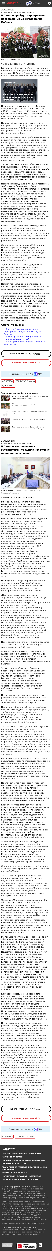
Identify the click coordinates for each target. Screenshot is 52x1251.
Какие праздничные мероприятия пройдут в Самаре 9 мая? (22, 338)
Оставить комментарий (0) (26, 363)
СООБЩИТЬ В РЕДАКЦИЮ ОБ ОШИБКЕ (20, 1179)
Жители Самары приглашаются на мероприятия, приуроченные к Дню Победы (22, 331)
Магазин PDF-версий (12, 1157)
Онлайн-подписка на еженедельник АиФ (23, 1160)
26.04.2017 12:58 (7, 10)
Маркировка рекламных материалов (21, 1176)
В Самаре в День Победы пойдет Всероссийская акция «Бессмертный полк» (30, 397)
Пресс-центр (35, 1153)
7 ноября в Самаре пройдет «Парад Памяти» (28, 419)
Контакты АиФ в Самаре (14, 1173)
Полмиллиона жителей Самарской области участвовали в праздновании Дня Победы (28, 428)
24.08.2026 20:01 (8, 441)
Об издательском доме (14, 1153)
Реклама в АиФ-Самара (14, 1164)
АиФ (18, 59)
